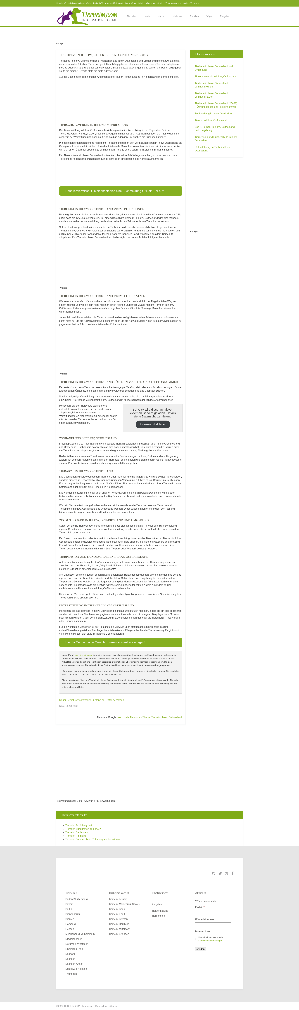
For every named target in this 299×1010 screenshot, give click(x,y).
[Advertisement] (149, 34)
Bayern (69, 904)
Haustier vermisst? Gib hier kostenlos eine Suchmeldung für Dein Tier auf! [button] (114, 191)
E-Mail (199, 907)
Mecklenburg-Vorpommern (80, 934)
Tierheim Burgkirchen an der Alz (83, 829)
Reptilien (194, 16)
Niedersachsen (73, 939)
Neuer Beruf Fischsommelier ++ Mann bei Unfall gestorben (91, 700)
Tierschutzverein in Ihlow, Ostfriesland (216, 76)
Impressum (87, 1006)
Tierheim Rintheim (75, 835)
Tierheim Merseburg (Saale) (124, 904)
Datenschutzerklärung (156, 416)
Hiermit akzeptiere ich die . (210, 939)
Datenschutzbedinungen (210, 940)
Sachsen (70, 959)
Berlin (68, 909)
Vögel (209, 16)
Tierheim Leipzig (118, 899)
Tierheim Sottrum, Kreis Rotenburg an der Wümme (93, 839)
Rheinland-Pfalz (74, 949)
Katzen (161, 16)
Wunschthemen (204, 919)
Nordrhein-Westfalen (76, 944)
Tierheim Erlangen (119, 934)
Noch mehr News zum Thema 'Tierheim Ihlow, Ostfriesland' (149, 717)
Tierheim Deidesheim (77, 832)
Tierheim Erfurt (117, 914)
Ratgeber (224, 16)
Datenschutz (203, 931)
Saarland (70, 954)
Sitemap (113, 1006)
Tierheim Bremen (118, 919)
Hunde (146, 16)
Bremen (69, 919)
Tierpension (158, 915)
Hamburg (70, 924)
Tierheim (131, 16)
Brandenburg (72, 914)
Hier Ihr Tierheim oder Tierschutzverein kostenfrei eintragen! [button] (105, 642)
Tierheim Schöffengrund (78, 825)
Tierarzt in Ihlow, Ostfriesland (211, 120)
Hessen (69, 929)
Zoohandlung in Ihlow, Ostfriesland (214, 113)
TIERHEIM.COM (72, 1006)
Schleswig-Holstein (76, 969)
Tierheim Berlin (117, 909)
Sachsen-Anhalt (74, 964)
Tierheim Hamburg (119, 924)
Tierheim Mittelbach (119, 929)
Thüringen (71, 973)
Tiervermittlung (160, 910)
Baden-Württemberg (76, 899)
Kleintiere (177, 16)
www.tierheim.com (84, 655)
